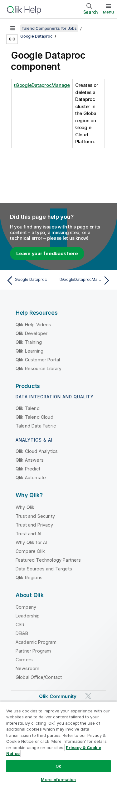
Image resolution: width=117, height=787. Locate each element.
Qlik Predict (28, 468)
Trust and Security (35, 516)
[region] (58, 744)
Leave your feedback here (47, 253)
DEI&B (22, 633)
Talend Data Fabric (36, 425)
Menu (108, 11)
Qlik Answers (30, 460)
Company (26, 607)
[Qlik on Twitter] (88, 696)
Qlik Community (57, 696)
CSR (20, 624)
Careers (24, 659)
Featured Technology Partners (48, 560)
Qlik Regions (29, 577)
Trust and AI (28, 533)
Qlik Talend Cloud (34, 417)
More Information (58, 779)
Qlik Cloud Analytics (37, 451)
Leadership (28, 615)
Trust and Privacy (34, 524)
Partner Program (33, 650)
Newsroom (27, 668)
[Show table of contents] (12, 28)
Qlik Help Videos (33, 324)
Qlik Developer (31, 333)
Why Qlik (25, 507)
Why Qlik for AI (31, 542)
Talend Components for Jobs (49, 28)
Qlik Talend (28, 408)
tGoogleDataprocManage (42, 85)
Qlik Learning (29, 351)
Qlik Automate (31, 477)
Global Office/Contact (39, 677)
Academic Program (36, 642)
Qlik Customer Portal (38, 359)
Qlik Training (29, 342)
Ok (58, 766)
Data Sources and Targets (44, 568)
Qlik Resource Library (38, 368)
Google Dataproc (36, 36)
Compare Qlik (30, 551)
